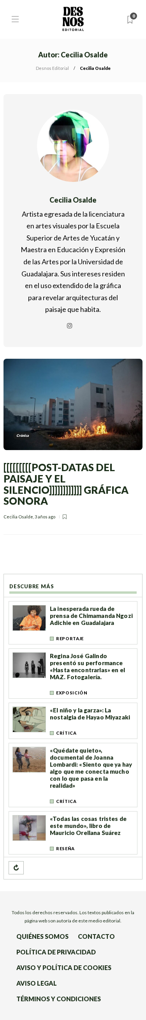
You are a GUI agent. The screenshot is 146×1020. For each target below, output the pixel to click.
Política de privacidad (56, 952)
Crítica (66, 733)
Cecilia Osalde (18, 516)
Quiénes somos (42, 936)
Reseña (65, 848)
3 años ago (45, 516)
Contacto (96, 936)
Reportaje (70, 638)
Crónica (22, 435)
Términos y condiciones (58, 998)
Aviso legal (36, 983)
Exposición (72, 693)
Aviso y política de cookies (63, 967)
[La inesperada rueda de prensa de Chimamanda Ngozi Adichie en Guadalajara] (29, 618)
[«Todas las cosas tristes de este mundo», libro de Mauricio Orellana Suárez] (29, 828)
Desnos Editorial (52, 68)
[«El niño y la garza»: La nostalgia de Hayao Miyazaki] (29, 719)
